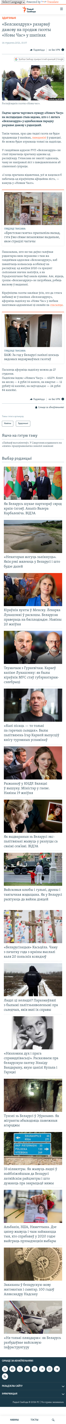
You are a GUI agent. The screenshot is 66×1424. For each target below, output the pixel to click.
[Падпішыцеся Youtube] (27, 1369)
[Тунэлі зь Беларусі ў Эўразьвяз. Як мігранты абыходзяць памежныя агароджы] (33, 1095)
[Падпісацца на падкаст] (35, 1369)
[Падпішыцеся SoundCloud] (42, 1369)
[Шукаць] (53, 1420)
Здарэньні (9, 18)
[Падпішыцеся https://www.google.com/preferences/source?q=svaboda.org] (5, 1369)
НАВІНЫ (14, 1420)
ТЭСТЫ (34, 1420)
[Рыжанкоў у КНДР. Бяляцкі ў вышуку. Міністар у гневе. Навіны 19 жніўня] (33, 762)
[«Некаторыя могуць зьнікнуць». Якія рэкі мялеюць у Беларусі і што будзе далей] (33, 536)
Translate (53, 2)
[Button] (37, 50)
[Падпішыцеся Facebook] (12, 1369)
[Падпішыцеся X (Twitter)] (20, 1369)
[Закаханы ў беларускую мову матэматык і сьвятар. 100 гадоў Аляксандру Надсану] (33, 1264)
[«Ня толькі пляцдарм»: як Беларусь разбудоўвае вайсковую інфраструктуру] (33, 1317)
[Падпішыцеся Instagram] (49, 1369)
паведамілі (39, 137)
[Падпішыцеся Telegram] (57, 1369)
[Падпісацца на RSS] (5, 1376)
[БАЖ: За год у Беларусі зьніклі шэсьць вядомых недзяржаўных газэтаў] (33, 330)
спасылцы (56, 305)
